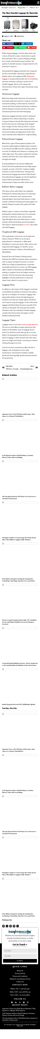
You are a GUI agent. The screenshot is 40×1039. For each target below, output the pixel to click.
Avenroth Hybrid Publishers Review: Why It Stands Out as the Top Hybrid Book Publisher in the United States (20, 664)
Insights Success (9, 8)
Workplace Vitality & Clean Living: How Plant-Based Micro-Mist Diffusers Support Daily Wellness (19, 539)
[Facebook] (3, 926)
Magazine (22, 8)
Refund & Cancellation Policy (20, 979)
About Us (20, 971)
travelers (27, 225)
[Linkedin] (14, 926)
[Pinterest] (10, 926)
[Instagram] (17, 926)
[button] (38, 2)
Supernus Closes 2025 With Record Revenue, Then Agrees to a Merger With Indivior (18, 415)
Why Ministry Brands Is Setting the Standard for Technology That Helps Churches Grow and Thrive (18, 580)
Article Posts (20, 36)
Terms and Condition (20, 976)
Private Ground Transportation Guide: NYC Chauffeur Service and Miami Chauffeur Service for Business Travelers (19, 622)
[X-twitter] (7, 926)
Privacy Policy (20, 973)
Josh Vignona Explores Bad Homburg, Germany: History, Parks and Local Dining (18, 456)
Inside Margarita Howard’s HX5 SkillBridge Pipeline (18, 704)
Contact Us (20, 982)
